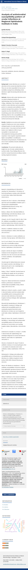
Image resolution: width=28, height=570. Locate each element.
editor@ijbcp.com (21, 564)
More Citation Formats (9, 426)
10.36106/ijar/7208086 (7, 487)
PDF (5, 394)
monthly (20, 178)
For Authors (5, 507)
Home (3, 7)
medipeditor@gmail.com (9, 564)
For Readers (5, 504)
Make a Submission (9, 494)
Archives (8, 7)
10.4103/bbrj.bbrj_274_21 (8, 469)
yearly (25, 178)
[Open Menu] (1, 1)
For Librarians (5, 509)
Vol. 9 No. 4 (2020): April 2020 (10, 8)
